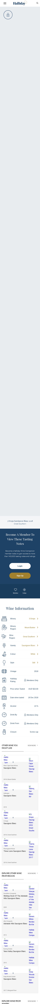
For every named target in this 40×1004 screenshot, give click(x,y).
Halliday (20, 3)
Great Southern (29, 637)
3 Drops (32, 619)
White (33, 654)
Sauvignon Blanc (28, 645)
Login (20, 566)
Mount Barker (30, 627)
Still (33, 663)
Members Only (32, 680)
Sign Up (20, 576)
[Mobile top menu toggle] (5, 3)
